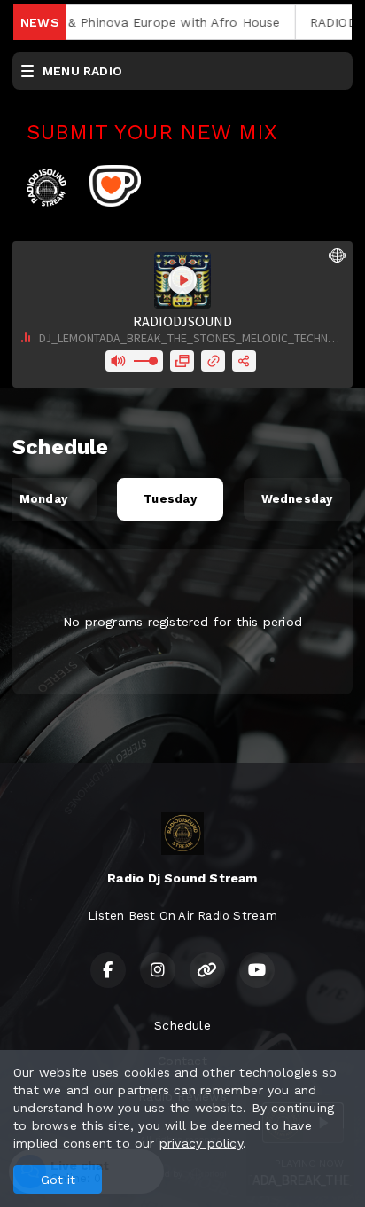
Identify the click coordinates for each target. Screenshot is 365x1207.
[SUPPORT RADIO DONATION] (115, 184)
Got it (58, 1179)
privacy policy (201, 1143)
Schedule (182, 1025)
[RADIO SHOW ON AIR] (87, 184)
